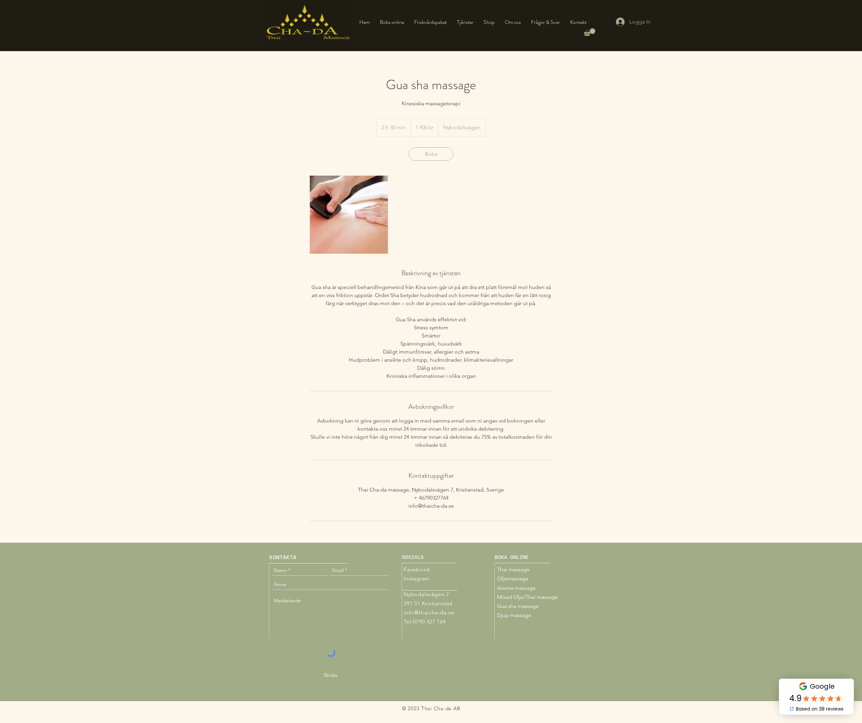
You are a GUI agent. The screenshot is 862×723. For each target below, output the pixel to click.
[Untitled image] (349, 215)
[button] (589, 32)
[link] (431, 154)
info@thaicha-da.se (429, 612)
